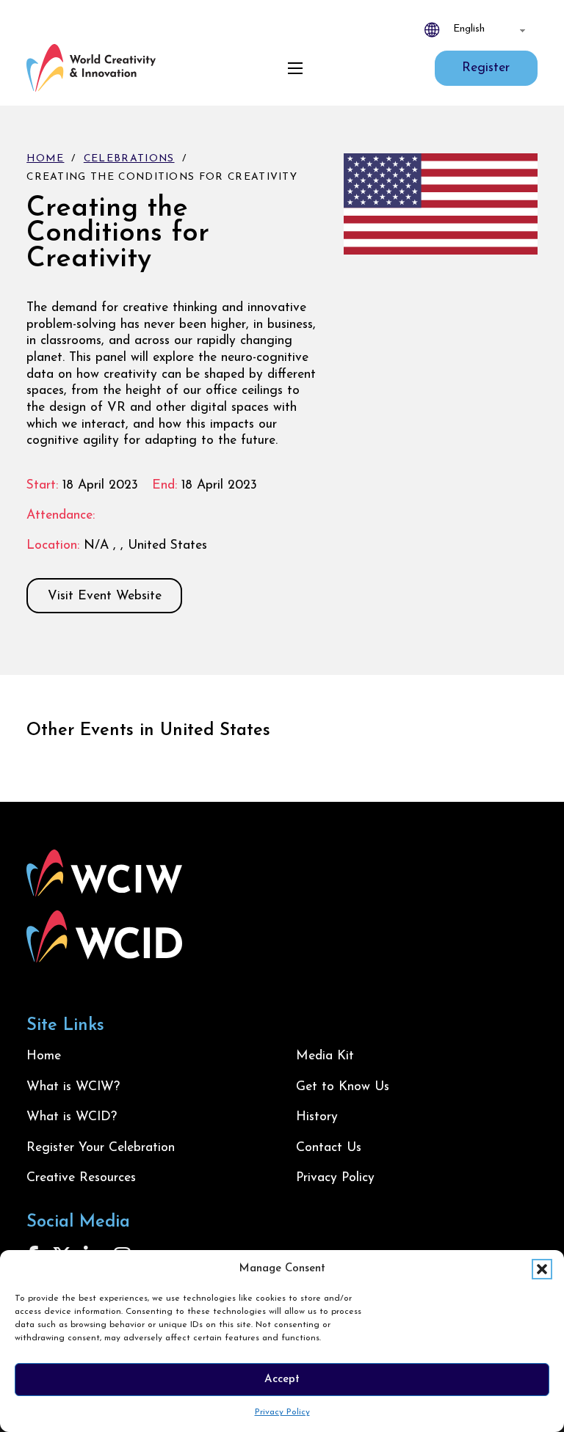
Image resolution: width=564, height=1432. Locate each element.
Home (45, 159)
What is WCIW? (73, 1087)
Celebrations (129, 159)
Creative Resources (81, 1178)
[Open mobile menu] (295, 68)
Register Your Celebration (100, 1147)
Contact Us (328, 1147)
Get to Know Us (342, 1087)
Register (486, 68)
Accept (282, 1379)
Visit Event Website (105, 596)
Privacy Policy (282, 1412)
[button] (542, 1269)
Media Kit (325, 1056)
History (317, 1117)
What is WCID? (71, 1117)
